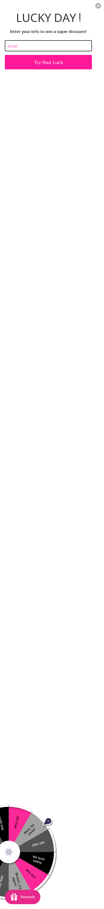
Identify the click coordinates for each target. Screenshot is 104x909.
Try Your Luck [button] (48, 62)
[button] (98, 6)
